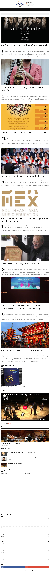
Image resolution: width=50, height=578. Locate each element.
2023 (25, 523)
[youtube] (37, 567)
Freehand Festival (4, 570)
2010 (25, 550)
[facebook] (13, 567)
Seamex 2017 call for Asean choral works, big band (23, 176)
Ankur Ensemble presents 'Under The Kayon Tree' (23, 132)
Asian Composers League (30, 570)
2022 (25, 525)
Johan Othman (4, 476)
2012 (25, 545)
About (42, 575)
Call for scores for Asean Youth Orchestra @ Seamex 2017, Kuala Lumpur (24, 219)
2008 (25, 554)
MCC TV (9, 423)
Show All (46, 14)
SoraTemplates (8, 575)
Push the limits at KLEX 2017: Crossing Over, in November (22, 89)
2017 (25, 536)
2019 (25, 532)
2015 (25, 541)
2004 (25, 559)
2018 (25, 534)
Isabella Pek (3, 475)
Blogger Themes (21, 575)
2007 (25, 557)
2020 (25, 529)
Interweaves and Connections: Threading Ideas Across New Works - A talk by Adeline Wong (22, 307)
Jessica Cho (27, 475)
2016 (25, 539)
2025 (25, 518)
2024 (25, 520)
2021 (25, 527)
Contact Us (47, 575)
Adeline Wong (4, 473)
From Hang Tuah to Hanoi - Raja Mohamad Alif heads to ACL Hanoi (21, 457)
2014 (25, 543)
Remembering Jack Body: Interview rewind (20, 263)
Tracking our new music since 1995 (10, 443)
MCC (2, 47)
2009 (25, 552)
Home (39, 575)
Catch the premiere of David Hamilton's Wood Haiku (25, 45)
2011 (25, 548)
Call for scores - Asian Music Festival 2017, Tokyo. (23, 350)
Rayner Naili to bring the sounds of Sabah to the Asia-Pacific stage (21, 452)
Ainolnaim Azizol (28, 473)
